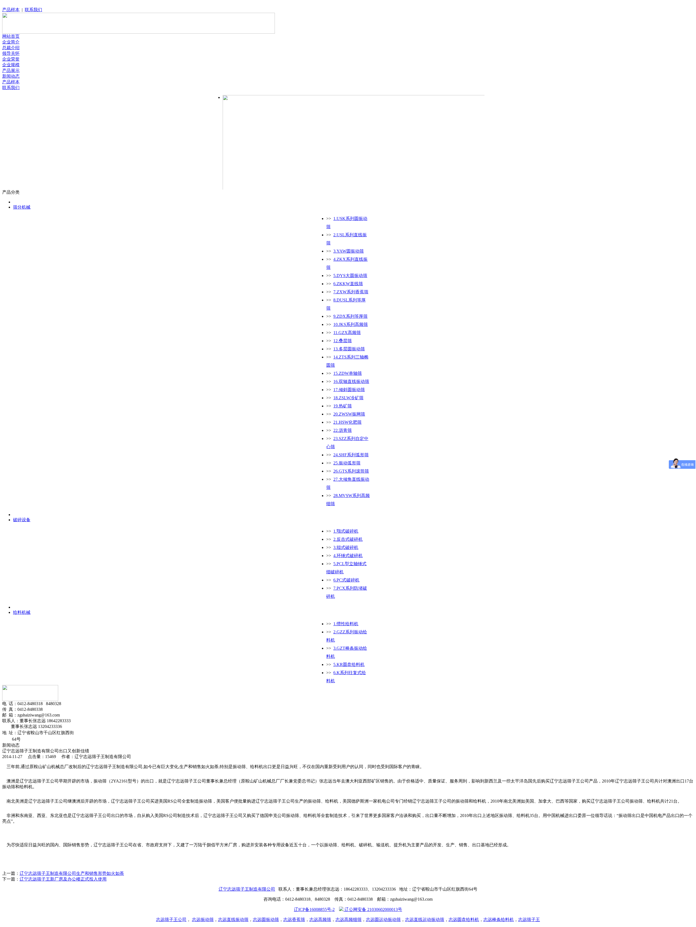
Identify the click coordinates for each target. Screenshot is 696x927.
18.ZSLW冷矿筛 (348, 397)
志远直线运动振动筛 (424, 919)
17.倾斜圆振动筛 (349, 389)
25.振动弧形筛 (347, 463)
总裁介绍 (11, 47)
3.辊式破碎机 (345, 547)
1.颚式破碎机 (345, 531)
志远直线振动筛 (233, 919)
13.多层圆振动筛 (349, 349)
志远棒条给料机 (498, 919)
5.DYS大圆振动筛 (350, 275)
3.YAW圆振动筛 (348, 251)
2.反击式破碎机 (348, 539)
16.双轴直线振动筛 (351, 381)
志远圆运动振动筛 (383, 919)
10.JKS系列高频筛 (350, 324)
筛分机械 (21, 207)
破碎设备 (21, 519)
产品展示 (11, 70)
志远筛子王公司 (171, 919)
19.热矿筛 (342, 406)
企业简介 (11, 42)
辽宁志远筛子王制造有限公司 (247, 889)
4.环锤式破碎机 (348, 555)
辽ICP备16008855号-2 (314, 909)
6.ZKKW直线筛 (348, 283)
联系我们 (33, 9)
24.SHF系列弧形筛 (351, 454)
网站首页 (11, 36)
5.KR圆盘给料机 (349, 664)
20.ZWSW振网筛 (349, 414)
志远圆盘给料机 (464, 919)
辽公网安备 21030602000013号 (373, 909)
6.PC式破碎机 (346, 580)
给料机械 (21, 612)
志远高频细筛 (348, 919)
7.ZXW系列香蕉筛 (350, 292)
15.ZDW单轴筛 (347, 373)
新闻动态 (11, 76)
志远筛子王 (529, 919)
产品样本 (11, 9)
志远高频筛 (320, 919)
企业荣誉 (11, 59)
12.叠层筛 (342, 340)
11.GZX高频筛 (347, 332)
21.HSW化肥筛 (347, 422)
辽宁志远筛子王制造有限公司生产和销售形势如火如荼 (72, 873)
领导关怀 (11, 53)
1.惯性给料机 (345, 623)
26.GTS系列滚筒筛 (351, 471)
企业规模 (11, 64)
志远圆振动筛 (266, 919)
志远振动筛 (203, 919)
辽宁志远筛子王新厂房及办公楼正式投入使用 (63, 879)
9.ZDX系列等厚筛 (350, 316)
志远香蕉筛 (294, 919)
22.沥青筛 (342, 430)
